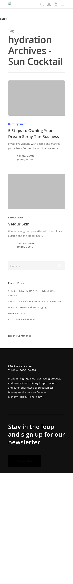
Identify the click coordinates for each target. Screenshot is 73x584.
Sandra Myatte (26, 156)
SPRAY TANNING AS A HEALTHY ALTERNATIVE (34, 301)
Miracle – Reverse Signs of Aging (27, 307)
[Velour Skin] (36, 191)
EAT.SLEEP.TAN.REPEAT (21, 319)
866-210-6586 (28, 370)
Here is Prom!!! (17, 313)
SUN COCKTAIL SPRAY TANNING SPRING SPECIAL (31, 293)
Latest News (15, 217)
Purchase (11, 576)
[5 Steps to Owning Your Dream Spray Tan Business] (36, 98)
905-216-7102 (24, 365)
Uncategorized (17, 124)
